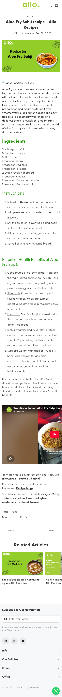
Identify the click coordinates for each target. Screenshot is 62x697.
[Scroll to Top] (57, 682)
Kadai (24, 202)
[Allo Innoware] (31, 5)
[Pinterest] (20, 517)
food (15, 511)
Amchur (20, 176)
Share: (6, 517)
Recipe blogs (24, 488)
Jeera (19, 161)
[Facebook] (15, 517)
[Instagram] (14, 640)
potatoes (22, 97)
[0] (56, 5)
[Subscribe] (56, 619)
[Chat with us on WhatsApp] (56, 691)
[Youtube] (22, 640)
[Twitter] (26, 517)
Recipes (31, 17)
